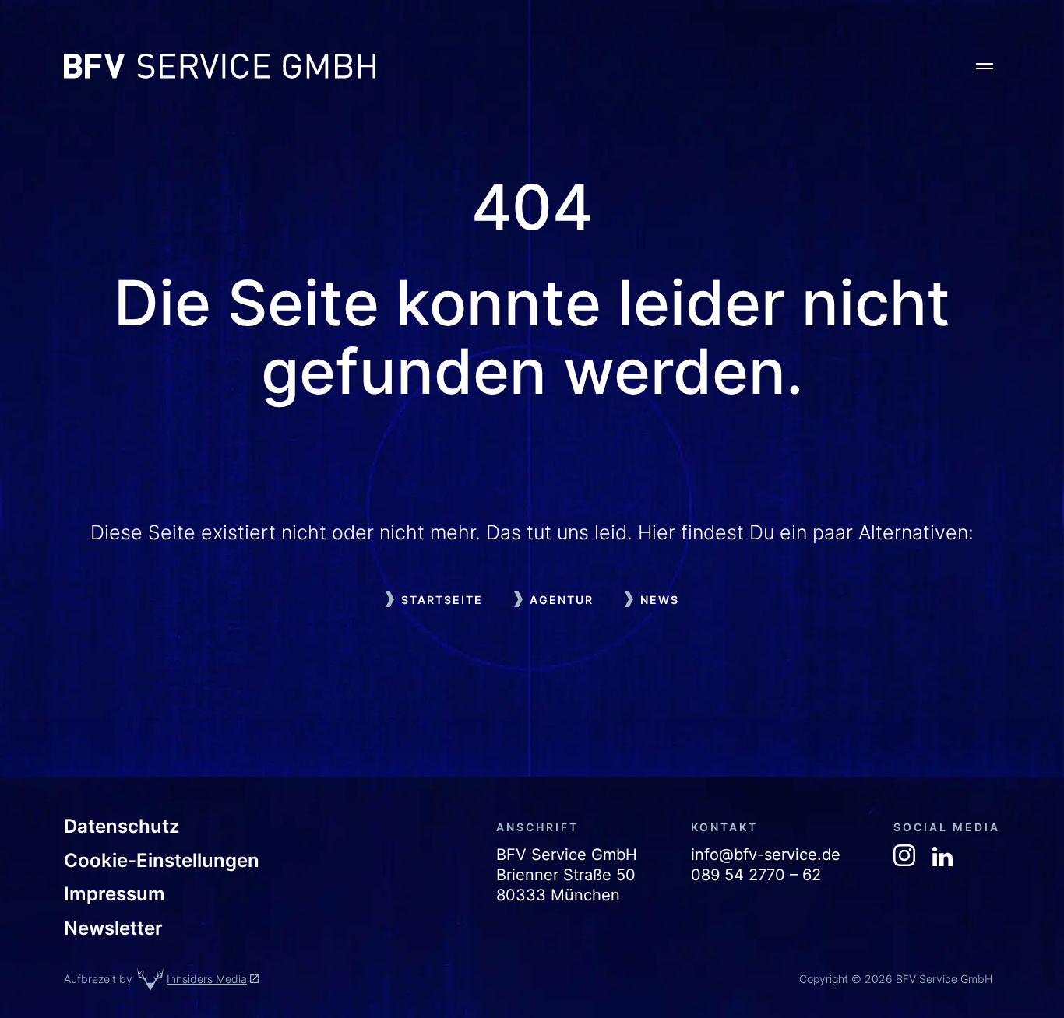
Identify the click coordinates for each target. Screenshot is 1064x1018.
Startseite (442, 599)
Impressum (114, 894)
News (659, 599)
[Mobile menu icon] (984, 66)
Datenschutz (121, 826)
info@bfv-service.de (765, 854)
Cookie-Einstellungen (161, 861)
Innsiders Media (207, 978)
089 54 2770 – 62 (756, 874)
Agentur (562, 599)
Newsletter (113, 928)
